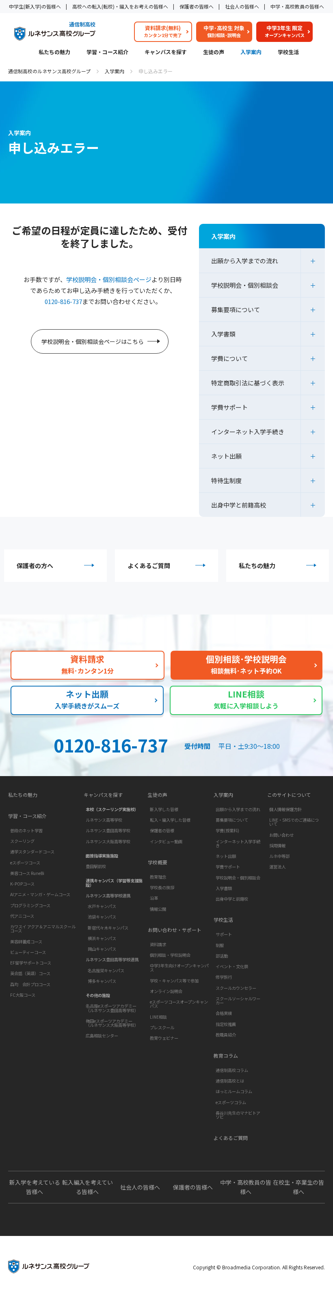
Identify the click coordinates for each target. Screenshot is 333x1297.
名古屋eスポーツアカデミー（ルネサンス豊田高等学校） (112, 1008)
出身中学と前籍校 (232, 899)
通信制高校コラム (232, 1070)
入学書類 (223, 334)
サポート (224, 934)
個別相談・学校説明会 (170, 955)
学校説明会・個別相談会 (244, 285)
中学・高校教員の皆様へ (297, 6)
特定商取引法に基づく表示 (247, 382)
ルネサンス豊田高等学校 (108, 830)
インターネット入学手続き (247, 431)
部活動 (222, 956)
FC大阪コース (22, 995)
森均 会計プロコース (30, 984)
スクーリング (22, 841)
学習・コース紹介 (107, 52)
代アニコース (22, 916)
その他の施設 (98, 995)
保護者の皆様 (162, 830)
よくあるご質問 (149, 565)
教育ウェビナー (164, 1038)
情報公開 (158, 909)
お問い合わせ (281, 835)
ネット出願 (226, 456)
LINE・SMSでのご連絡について (294, 822)
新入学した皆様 (164, 809)
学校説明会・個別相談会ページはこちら (92, 341)
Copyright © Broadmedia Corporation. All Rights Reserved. (259, 1267)
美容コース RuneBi (27, 873)
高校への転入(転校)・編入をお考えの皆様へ (120, 6)
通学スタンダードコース (32, 852)
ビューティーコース (28, 952)
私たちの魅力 (54, 52)
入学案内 (251, 52)
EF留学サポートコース (30, 963)
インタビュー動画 (166, 841)
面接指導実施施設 (102, 856)
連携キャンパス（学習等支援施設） (114, 882)
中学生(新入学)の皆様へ (35, 6)
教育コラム (226, 1055)
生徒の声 (213, 52)
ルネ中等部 (279, 856)
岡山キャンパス (102, 949)
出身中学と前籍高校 (238, 505)
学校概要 (157, 862)
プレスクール (162, 1027)
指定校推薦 (226, 1024)
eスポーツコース (25, 863)
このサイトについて (289, 794)
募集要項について (235, 309)
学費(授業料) (227, 830)
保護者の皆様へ (196, 6)
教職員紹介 (226, 1035)
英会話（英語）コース (30, 973)
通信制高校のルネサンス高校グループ (49, 71)
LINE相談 (158, 1017)
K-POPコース (22, 884)
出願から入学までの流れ (244, 260)
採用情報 (277, 845)
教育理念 (158, 877)
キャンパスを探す (166, 52)
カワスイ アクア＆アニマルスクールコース (43, 928)
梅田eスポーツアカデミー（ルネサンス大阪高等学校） (112, 1023)
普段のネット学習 (26, 830)
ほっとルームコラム (234, 1091)
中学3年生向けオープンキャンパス (179, 967)
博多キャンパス (102, 981)
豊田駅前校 (96, 866)
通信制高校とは (230, 1081)
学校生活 (288, 52)
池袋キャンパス (102, 917)
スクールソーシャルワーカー (238, 1000)
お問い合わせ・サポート (174, 929)
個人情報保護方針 (285, 809)
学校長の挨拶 (162, 887)
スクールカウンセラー (236, 988)
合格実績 (224, 1013)
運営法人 (277, 867)
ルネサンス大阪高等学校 (108, 841)
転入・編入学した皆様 (170, 820)
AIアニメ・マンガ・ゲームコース (40, 894)
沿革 (154, 898)
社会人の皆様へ (242, 6)
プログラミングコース (30, 905)
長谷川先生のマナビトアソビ (238, 1115)
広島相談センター (102, 1035)
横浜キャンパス (102, 938)
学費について (229, 358)
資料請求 (158, 944)
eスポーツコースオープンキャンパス (179, 1004)
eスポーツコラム (231, 1102)
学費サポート (229, 407)
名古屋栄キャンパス (106, 970)
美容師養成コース (26, 941)
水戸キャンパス (102, 906)
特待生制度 (226, 480)
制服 (220, 945)
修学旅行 (224, 977)
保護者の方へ (35, 565)
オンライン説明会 (166, 991)
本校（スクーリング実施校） (112, 809)
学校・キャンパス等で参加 (174, 981)
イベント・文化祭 (232, 966)
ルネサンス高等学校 (104, 820)
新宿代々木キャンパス (108, 928)
